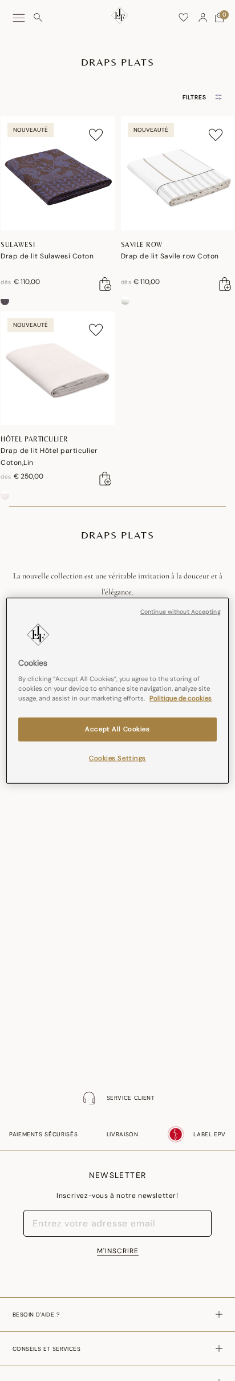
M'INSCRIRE (118, 1251)
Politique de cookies (180, 698)
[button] (203, 17)
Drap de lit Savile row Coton (170, 256)
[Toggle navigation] (19, 18)
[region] (117, 690)
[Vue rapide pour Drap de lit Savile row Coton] (225, 284)
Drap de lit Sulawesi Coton (47, 256)
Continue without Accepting (180, 611)
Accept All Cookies (117, 729)
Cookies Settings (117, 758)
